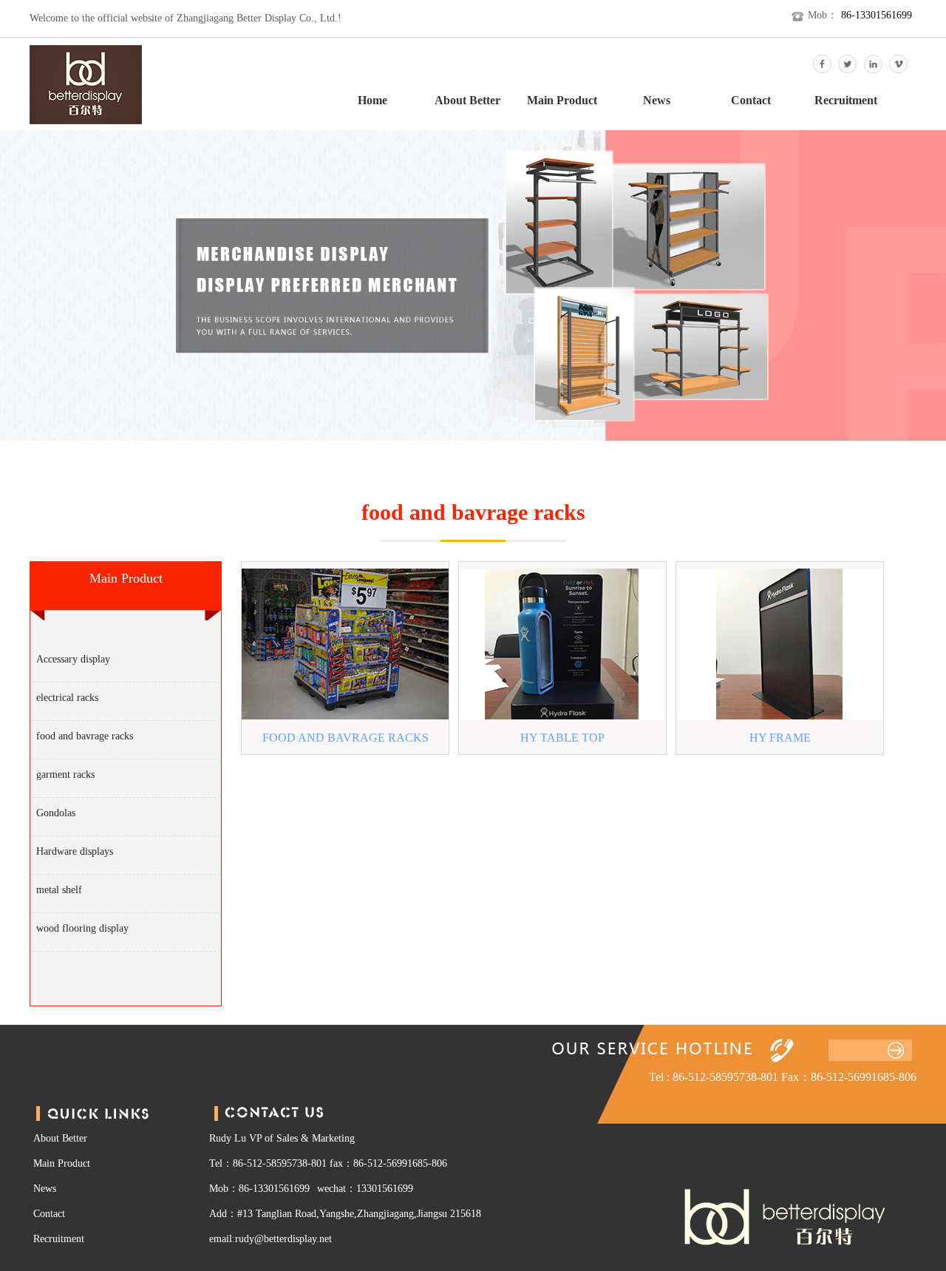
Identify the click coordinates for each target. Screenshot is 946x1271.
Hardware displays (74, 851)
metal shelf (59, 889)
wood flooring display (82, 928)
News (656, 100)
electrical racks (67, 697)
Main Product (562, 100)
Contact (751, 100)
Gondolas (55, 812)
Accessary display (73, 659)
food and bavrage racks (84, 736)
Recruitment (845, 100)
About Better (467, 100)
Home (372, 100)
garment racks (65, 774)
